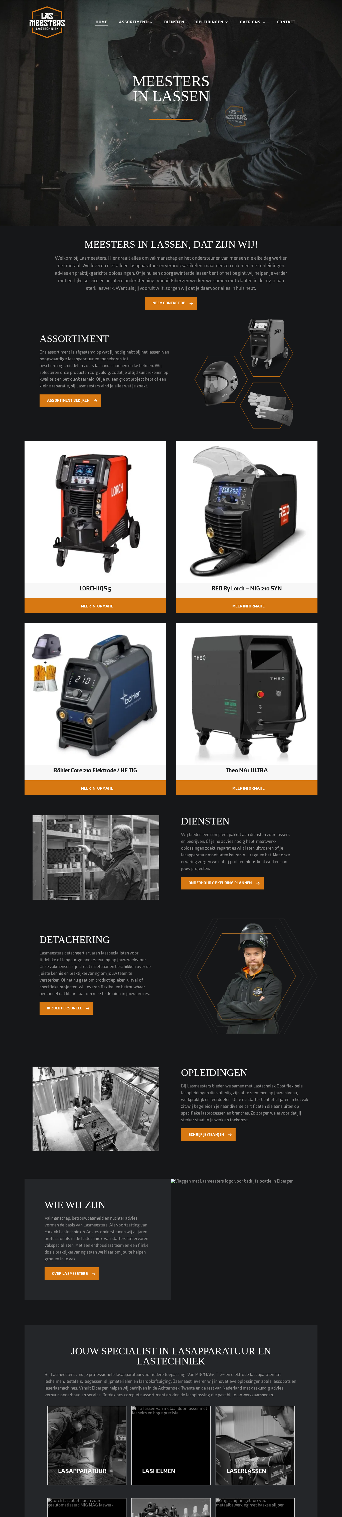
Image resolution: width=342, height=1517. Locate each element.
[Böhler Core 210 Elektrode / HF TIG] (95, 626)
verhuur (52, 1395)
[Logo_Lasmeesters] (47, 8)
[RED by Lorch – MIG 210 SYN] (246, 444)
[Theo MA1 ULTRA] (246, 626)
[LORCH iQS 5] (95, 444)
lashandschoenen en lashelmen (124, 365)
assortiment (59, 352)
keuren (235, 855)
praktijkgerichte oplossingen (104, 273)
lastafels (74, 1381)
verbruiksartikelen (183, 266)
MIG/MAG (204, 1374)
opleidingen (272, 266)
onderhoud (70, 1395)
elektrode (240, 1374)
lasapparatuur (143, 266)
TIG (219, 1374)
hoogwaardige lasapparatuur (67, 359)
